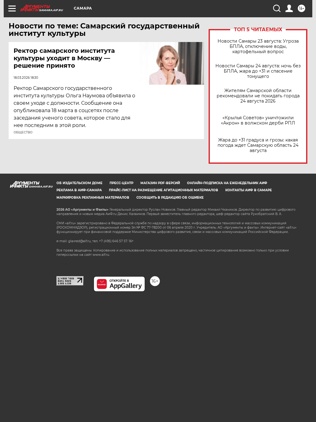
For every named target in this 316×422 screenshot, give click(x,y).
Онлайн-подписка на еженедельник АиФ (227, 183)
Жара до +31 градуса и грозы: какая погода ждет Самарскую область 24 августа (258, 145)
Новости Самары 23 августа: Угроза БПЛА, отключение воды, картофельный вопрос (258, 46)
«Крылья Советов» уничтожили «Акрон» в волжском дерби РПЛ (258, 120)
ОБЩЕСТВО (23, 132)
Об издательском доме (79, 183)
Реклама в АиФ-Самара (79, 190)
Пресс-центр (121, 183)
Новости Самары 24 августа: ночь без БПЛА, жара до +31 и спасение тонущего (258, 71)
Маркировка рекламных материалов (92, 198)
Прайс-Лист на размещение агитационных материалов (163, 190)
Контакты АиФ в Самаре (248, 190)
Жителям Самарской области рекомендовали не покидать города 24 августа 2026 (258, 96)
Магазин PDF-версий (160, 183)
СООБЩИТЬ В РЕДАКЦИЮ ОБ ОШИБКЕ (170, 198)
